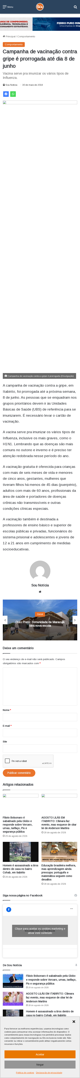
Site (5, 741)
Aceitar (40, 1054)
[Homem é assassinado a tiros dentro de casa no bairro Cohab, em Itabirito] (21, 852)
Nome (7, 710)
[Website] (40, 592)
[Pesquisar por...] (75, 8)
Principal (10, 36)
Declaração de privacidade (49, 1073)
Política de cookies (25, 1073)
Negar (40, 1064)
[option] (40, 620)
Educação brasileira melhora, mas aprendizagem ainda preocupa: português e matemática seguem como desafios (58, 872)
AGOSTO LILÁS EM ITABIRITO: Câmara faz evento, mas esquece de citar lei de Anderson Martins (50, 997)
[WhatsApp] (13, 94)
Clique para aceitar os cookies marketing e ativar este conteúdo (40, 930)
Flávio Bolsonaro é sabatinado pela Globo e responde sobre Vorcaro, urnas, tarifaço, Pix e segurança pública (17, 824)
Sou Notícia (11, 85)
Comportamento (26, 36)
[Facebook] (6, 94)
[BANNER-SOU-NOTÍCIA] (40, 23)
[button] (74, 1021)
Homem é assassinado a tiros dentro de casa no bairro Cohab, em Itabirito (20, 869)
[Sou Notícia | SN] (40, 7)
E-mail (7, 725)
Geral (40, 614)
